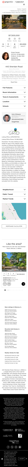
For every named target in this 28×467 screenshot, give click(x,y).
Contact (14, 58)
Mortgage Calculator (14, 226)
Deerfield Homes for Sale (11, 363)
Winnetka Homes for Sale (11, 357)
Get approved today (18, 119)
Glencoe (23, 71)
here (16, 465)
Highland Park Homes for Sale (12, 361)
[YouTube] (20, 448)
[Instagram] (16, 448)
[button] (14, 211)
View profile (15, 59)
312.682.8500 (20, 54)
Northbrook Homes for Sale (12, 355)
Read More (14, 82)
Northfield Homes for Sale (11, 359)
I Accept (21, 458)
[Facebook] (8, 448)
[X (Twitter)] (12, 448)
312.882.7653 (20, 56)
